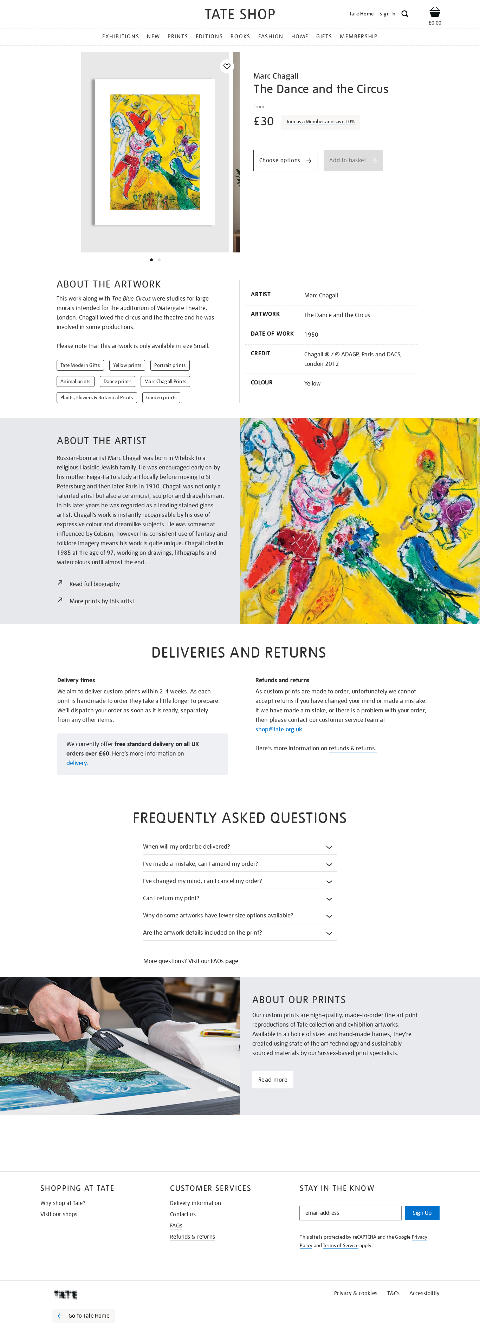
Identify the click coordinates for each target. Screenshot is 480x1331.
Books (241, 36)
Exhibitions (120, 36)
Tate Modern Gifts (80, 365)
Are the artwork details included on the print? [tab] (202, 932)
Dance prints (117, 381)
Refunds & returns (192, 1236)
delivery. (77, 763)
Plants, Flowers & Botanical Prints (96, 397)
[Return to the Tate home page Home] (240, 15)
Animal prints (75, 381)
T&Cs (393, 1293)
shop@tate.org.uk (278, 729)
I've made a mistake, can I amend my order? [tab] (201, 864)
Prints (178, 36)
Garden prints (161, 397)
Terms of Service (340, 1245)
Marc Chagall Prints (165, 381)
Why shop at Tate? (62, 1203)
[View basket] (435, 13)
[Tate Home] (96, 1294)
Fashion (271, 36)
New (153, 36)
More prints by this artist (102, 601)
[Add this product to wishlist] (227, 66)
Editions (209, 36)
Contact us (183, 1214)
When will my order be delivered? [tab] (187, 846)
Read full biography (95, 584)
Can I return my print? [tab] (171, 898)
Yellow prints (127, 365)
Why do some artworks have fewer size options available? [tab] (218, 915)
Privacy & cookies (355, 1293)
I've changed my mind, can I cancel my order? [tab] (202, 881)
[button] (404, 15)
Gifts (324, 36)
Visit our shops (58, 1214)
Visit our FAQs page (213, 961)
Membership (359, 36)
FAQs (176, 1225)
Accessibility (424, 1293)
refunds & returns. (353, 748)
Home (300, 36)
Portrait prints (170, 365)
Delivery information (195, 1203)
